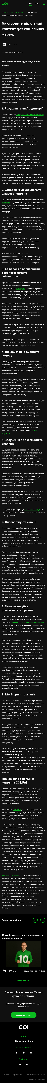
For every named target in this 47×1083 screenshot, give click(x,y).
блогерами (20, 288)
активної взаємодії (32, 509)
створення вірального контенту (30, 114)
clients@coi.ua (23, 1041)
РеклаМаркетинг (21, 13)
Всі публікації (23, 980)
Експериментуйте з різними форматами (27, 622)
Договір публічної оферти (35, 1075)
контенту (6, 203)
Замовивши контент (10, 875)
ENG (37, 3)
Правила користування (36, 1080)
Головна (5, 13)
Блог (11, 13)
